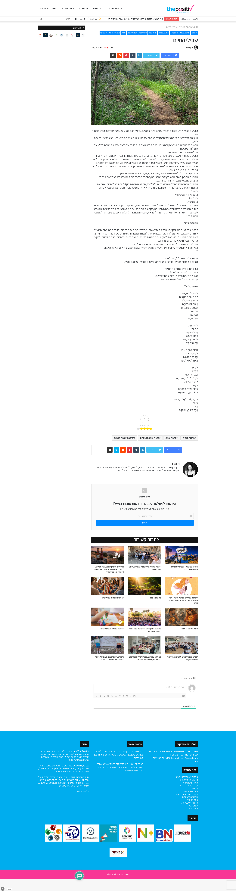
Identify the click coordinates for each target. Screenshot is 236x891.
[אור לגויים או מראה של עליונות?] (107, 586)
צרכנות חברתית (99, 8)
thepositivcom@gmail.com (184, 757)
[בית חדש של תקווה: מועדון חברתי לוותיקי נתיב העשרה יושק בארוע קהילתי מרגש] (144, 645)
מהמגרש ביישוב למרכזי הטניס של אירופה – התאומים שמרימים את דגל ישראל (109, 658)
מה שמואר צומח (155, 598)
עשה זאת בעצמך (190, 791)
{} (131, 696)
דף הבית (191, 27)
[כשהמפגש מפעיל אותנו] (181, 617)
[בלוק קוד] (123, 696)
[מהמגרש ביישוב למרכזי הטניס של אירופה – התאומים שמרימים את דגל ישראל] (107, 645)
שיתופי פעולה (69, 8)
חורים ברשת (192, 794)
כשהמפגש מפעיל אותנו (190, 628)
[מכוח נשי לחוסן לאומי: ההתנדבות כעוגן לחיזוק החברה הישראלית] (144, 617)
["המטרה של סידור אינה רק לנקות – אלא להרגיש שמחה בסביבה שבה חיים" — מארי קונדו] (181, 586)
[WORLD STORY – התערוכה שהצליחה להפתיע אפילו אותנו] (181, 555)
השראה (182, 27)
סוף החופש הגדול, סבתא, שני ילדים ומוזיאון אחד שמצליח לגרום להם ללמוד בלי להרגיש (123, 18)
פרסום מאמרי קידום (189, 779)
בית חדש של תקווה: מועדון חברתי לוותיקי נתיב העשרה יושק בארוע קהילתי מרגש (145, 658)
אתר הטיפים (192, 799)
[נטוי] (100, 696)
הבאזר (195, 788)
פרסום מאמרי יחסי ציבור (187, 776)
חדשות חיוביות (189, 437)
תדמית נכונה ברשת (189, 785)
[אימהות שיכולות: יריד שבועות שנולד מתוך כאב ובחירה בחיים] (144, 555)
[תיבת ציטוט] (120, 696)
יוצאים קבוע (181, 794)
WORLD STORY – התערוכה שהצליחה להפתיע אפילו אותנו (184, 568)
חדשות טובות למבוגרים (149, 437)
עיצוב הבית (193, 805)
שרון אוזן (190, 48)
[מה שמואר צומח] (144, 586)
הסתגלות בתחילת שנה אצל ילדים (112, 628)
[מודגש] (97, 696)
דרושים (55, 8)
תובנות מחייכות (114, 33)
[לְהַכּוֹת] (108, 696)
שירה (124, 33)
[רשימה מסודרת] (112, 696)
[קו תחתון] (104, 696)
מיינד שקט (152, 33)
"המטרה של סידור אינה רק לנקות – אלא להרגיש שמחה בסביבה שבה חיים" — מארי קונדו (183, 600)
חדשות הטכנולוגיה (189, 802)
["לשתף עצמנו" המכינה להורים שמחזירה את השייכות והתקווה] (181, 645)
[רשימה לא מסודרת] (116, 696)
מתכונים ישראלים (190, 797)
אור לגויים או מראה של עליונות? (113, 598)
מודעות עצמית (164, 33)
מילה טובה (143, 33)
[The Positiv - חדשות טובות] (182, 8)
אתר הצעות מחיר (190, 782)
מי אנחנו (45, 8)
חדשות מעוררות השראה (124, 437)
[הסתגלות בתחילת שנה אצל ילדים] (107, 617)
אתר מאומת (192, 808)
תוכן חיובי (84, 8)
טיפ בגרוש (174, 33)
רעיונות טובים (132, 33)
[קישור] (127, 696)
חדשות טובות (116, 8)
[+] (134, 696)
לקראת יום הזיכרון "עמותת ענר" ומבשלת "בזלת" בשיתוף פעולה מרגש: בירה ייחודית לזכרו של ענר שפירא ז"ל (109, 569)
